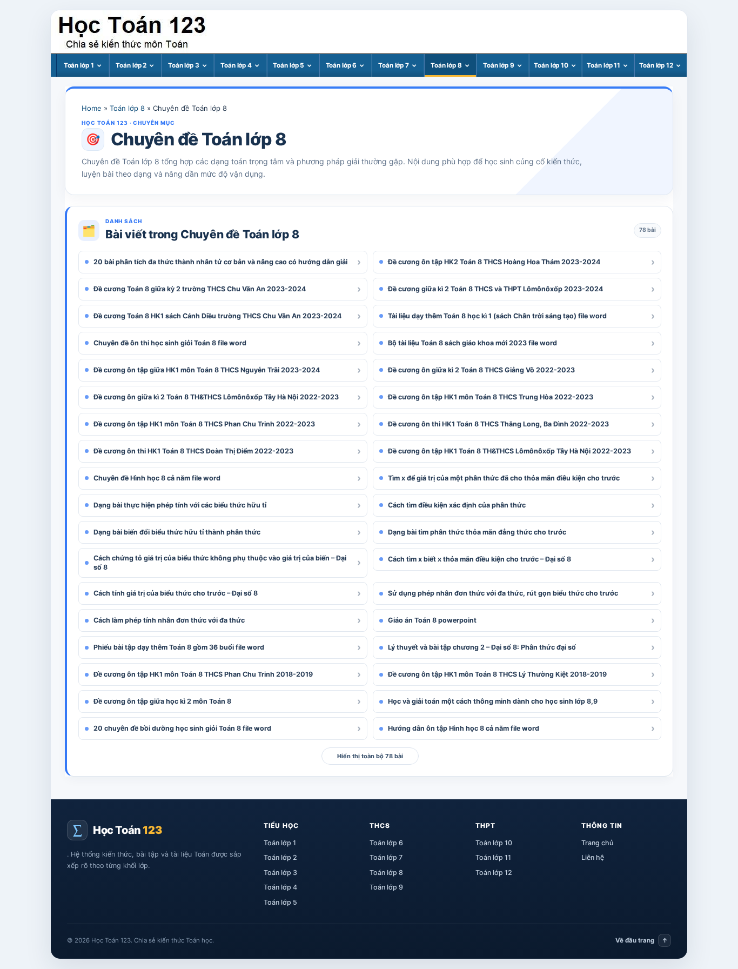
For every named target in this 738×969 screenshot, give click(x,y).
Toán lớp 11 (603, 65)
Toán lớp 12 (656, 65)
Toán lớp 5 (288, 65)
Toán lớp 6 (341, 65)
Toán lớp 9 (498, 65)
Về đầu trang (641, 940)
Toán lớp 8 (446, 65)
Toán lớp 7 (393, 65)
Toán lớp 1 (79, 65)
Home (92, 108)
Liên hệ (592, 857)
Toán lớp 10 (551, 65)
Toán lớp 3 (183, 65)
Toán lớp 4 (236, 65)
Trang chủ (597, 843)
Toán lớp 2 (131, 65)
